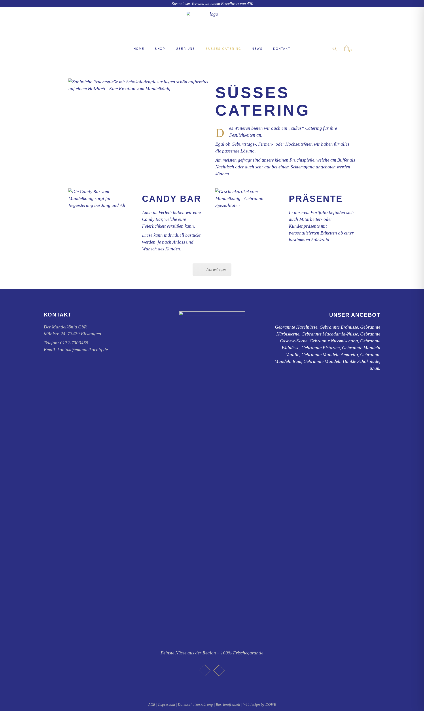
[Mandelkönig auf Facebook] (204, 670)
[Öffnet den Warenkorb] (346, 49)
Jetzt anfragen (216, 269)
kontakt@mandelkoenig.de (83, 349)
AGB (151, 704)
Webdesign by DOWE (259, 704)
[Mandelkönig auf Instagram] (219, 670)
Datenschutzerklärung (195, 704)
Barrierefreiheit (228, 704)
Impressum (166, 704)
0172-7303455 (74, 342)
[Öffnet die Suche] (335, 49)
